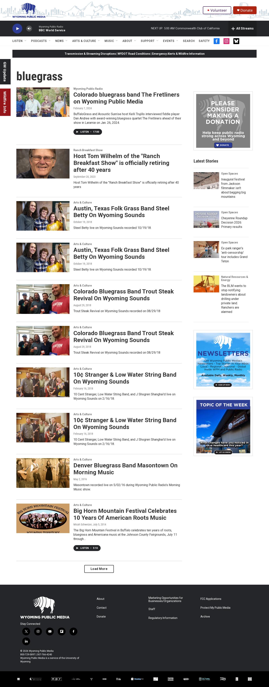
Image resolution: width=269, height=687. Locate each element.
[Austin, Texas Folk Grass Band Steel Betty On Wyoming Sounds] (43, 216)
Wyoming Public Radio (88, 88)
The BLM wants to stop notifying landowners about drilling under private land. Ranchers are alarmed (233, 299)
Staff (151, 609)
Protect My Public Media (215, 607)
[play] (17, 28)
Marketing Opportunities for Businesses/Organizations (165, 599)
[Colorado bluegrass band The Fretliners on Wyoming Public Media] (43, 102)
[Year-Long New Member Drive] (223, 121)
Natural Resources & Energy (234, 278)
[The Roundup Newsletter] (223, 359)
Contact (102, 607)
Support (148, 41)
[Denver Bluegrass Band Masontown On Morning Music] (43, 473)
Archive (205, 616)
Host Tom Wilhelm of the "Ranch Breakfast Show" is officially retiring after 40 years (121, 163)
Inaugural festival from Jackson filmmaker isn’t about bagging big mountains (233, 188)
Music (109, 41)
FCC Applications (210, 598)
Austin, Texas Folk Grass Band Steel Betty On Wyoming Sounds (121, 212)
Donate (246, 10)
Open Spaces (229, 173)
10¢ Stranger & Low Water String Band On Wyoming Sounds (124, 378)
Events (168, 41)
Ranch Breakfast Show (88, 150)
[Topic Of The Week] (223, 426)
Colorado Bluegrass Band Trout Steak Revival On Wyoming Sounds (123, 295)
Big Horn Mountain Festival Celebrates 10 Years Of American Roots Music (125, 514)
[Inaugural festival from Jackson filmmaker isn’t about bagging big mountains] (206, 180)
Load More (99, 569)
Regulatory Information (162, 618)
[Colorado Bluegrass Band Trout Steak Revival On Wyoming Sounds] (43, 299)
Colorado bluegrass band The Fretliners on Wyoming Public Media (126, 98)
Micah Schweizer (82, 524)
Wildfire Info (5, 102)
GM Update (5, 72)
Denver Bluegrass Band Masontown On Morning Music (125, 469)
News (59, 41)
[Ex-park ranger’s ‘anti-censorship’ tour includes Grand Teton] (206, 249)
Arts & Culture (84, 41)
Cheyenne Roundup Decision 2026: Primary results (234, 222)
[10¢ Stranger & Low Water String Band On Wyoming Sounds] (43, 382)
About (127, 41)
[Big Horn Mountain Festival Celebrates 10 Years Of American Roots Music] (43, 518)
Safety (204, 41)
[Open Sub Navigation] (25, 41)
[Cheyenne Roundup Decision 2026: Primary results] (206, 219)
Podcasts (39, 41)
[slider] (35, 28)
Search (189, 41)
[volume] (29, 28)
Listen (17, 41)
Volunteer (219, 10)
